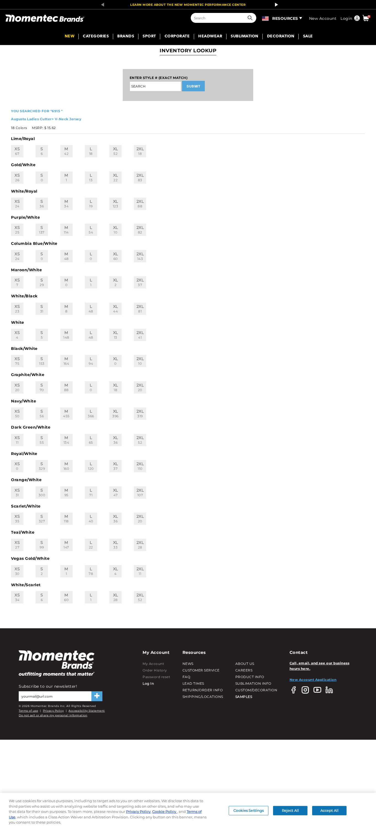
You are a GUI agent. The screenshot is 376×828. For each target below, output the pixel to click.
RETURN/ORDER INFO (202, 690)
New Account (323, 18)
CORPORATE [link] (177, 36)
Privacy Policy (53, 710)
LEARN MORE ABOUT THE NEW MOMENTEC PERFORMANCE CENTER (188, 5)
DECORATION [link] (281, 36)
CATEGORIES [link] (96, 36)
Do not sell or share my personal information (53, 715)
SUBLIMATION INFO (253, 683)
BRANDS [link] (125, 36)
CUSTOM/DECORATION (256, 690)
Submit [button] (193, 86)
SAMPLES (243, 697)
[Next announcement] (275, 4)
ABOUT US (244, 664)
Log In (148, 683)
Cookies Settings (248, 810)
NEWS (188, 664)
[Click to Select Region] (265, 17)
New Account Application (313, 680)
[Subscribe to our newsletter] (96, 696)
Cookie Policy (164, 811)
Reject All (290, 810)
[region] (188, 810)
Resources (285, 18)
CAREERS (244, 670)
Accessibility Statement (87, 710)
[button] (251, 18)
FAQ (186, 677)
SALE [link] (308, 36)
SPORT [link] (149, 36)
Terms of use (28, 710)
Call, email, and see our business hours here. (320, 666)
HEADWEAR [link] (210, 36)
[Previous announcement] (101, 4)
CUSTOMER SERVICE (201, 670)
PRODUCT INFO (249, 677)
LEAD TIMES (193, 683)
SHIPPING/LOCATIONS (202, 697)
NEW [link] (70, 36)
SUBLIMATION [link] (244, 36)
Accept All (329, 810)
